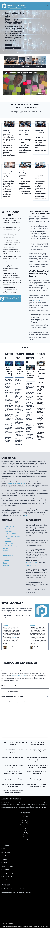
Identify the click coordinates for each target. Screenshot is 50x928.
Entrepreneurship (8, 555)
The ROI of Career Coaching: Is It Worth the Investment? (40, 426)
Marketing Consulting (10, 543)
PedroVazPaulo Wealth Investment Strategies (41, 410)
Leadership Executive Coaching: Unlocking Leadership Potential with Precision (41, 401)
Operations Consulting (11, 546)
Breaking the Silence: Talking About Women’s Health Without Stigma (30, 427)
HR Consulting (5, 869)
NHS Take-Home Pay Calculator (41, 300)
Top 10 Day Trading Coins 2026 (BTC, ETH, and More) (9, 371)
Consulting (6, 553)
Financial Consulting (10, 533)
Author (30, 926)
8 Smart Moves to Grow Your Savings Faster (8, 438)
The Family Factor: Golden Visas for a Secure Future (30, 386)
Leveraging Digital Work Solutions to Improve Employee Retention (37, 785)
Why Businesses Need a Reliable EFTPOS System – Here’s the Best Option (19, 393)
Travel (25, 841)
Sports (25, 835)
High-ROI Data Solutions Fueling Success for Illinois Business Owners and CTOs (19, 406)
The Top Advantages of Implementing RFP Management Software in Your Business (9, 395)
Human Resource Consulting (12, 536)
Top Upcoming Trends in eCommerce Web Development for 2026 (19, 420)
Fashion (25, 827)
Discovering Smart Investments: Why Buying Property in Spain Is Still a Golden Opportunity (9, 427)
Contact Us (36, 926)
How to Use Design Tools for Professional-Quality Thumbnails (13, 772)
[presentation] (9, 363)
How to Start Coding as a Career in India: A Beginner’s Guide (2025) (40, 390)
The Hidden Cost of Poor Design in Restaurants (30, 436)
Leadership (6, 560)
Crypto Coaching (5, 859)
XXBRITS (26, 515)
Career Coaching (9, 526)
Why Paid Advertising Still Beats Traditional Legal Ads (37, 779)
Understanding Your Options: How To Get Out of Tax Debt (9, 416)
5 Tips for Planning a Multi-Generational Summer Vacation (30, 416)
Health (25, 829)
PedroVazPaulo (9, 923)
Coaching (5, 550)
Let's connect (42, 807)
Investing (5, 558)
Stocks (5, 563)
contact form (16, 677)
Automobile (25, 817)
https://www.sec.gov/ (31, 562)
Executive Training (6, 852)
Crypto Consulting (10, 529)
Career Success (5, 856)
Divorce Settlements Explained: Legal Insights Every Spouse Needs (30, 406)
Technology (6, 565)
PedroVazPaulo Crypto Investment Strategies (41, 418)
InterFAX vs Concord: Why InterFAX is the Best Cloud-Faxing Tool (9, 407)
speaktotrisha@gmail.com (23, 889)
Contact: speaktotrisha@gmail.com (12, 926)
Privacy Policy (44, 926)
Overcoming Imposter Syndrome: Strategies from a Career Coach (41, 436)
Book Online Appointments (19, 675)
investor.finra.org (30, 565)
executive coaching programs (16, 483)
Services (5, 524)
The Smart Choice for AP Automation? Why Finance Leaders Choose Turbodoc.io (19, 431)
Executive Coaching (10, 531)
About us (25, 926)
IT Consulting (8, 538)
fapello (14, 637)
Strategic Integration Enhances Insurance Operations (18, 441)
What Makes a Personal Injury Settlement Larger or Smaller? (30, 396)
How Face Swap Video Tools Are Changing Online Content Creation (8, 383)
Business (5, 548)
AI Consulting (8, 541)
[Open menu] (47, 6)
